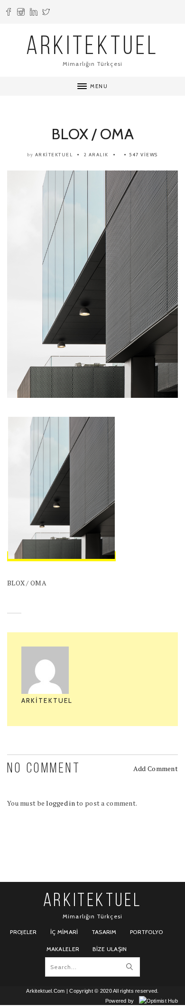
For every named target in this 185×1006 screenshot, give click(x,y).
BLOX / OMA (92, 134)
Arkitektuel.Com (45, 991)
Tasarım (104, 931)
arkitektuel (54, 155)
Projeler (23, 931)
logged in (60, 803)
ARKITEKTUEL (92, 48)
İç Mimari (64, 931)
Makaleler (63, 948)
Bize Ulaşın (109, 948)
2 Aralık (96, 155)
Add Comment (155, 768)
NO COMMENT (44, 769)
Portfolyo (146, 931)
